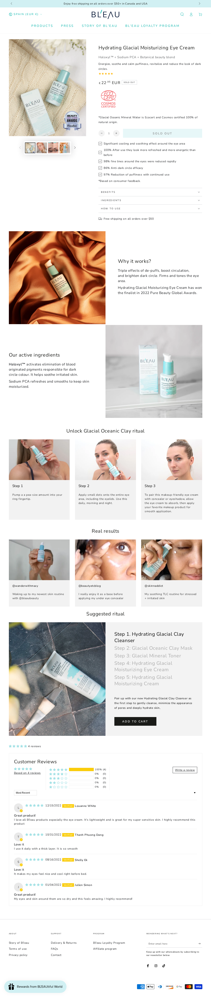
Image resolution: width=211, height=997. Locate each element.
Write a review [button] (185, 770)
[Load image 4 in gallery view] (65, 147)
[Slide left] (12, 3)
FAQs (54, 949)
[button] (182, 14)
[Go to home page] (105, 14)
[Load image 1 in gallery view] (30, 147)
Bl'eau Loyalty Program (109, 943)
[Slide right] (199, 3)
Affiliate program (105, 949)
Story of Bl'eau (19, 943)
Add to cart (135, 721)
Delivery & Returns (64, 943)
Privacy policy (18, 955)
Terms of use (18, 949)
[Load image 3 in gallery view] (53, 147)
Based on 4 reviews (27, 773)
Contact (56, 955)
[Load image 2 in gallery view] (41, 147)
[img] (35, 805)
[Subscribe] (200, 943)
